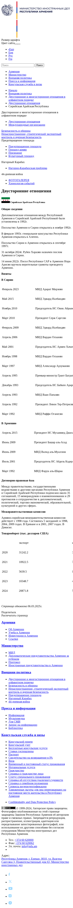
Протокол (14, 662)
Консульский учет (19, 744)
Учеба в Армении (19, 632)
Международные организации (27, 124)
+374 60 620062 (24, 843)
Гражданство (16, 770)
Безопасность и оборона (15, 130)
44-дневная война (19, 701)
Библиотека (16, 728)
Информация (16, 715)
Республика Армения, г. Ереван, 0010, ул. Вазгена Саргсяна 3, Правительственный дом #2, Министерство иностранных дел (35, 862)
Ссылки (13, 638)
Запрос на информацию (23, 724)
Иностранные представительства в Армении (36, 665)
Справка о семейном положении (28, 783)
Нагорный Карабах (20, 698)
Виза (11, 760)
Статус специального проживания (29, 776)
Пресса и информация (22, 81)
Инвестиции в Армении (23, 635)
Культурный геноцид (21, 156)
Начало (13, 90)
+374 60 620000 (24, 839)
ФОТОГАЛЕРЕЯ (19, 180)
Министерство (17, 74)
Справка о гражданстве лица (26, 773)
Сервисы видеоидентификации (28, 786)
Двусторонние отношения (24, 103)
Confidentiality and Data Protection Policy (32, 802)
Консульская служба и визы (25, 84)
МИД (12, 652)
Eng (11, 52)
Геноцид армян (18, 149)
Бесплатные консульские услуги (28, 748)
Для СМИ (14, 721)
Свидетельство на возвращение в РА (31, 757)
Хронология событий (22, 183)
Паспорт (14, 754)
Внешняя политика (20, 77)
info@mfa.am (29, 846)
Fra (10, 58)
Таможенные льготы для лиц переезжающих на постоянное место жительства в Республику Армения (37, 793)
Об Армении (16, 629)
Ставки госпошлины (21, 751)
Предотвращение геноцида (25, 146)
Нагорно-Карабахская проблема (28, 168)
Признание (15, 152)
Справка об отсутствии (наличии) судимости (36, 780)
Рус (11, 55)
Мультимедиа (17, 718)
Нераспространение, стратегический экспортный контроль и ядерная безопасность (31, 135)
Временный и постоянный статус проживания (37, 764)
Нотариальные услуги (22, 767)
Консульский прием (21, 741)
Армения (14, 71)
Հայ (11, 49)
